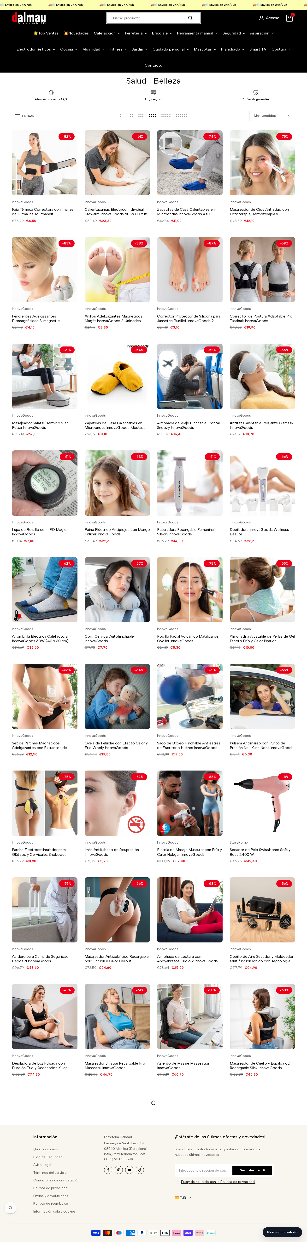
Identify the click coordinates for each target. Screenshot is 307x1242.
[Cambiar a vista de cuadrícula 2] (131, 116)
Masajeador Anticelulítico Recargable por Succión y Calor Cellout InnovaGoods (117, 958)
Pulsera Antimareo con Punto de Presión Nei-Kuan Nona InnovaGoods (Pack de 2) (262, 745)
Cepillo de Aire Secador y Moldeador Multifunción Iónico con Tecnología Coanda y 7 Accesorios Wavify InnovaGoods (261, 958)
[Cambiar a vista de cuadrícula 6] (181, 116)
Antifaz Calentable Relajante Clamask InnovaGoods (261, 425)
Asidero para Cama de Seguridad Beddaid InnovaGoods (40, 958)
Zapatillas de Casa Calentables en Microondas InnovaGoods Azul (186, 211)
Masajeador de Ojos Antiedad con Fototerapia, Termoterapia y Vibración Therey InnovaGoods (259, 211)
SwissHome (239, 843)
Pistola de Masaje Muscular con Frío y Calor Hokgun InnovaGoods (189, 851)
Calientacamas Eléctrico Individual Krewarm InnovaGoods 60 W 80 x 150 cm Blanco (117, 211)
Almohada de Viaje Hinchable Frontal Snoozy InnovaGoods (188, 425)
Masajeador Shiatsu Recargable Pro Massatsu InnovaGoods (115, 1065)
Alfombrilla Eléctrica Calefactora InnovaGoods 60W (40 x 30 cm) (40, 638)
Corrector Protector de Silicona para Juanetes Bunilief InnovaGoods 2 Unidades (188, 318)
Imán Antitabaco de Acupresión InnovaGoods (112, 851)
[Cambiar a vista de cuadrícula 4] (152, 116)
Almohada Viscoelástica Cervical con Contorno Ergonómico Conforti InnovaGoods (116, 1184)
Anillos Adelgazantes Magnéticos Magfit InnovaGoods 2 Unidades (113, 318)
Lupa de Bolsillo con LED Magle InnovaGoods (39, 531)
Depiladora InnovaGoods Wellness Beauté (259, 531)
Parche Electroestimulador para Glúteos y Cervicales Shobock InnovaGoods (39, 851)
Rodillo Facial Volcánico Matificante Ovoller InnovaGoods (187, 638)
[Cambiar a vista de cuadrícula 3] (141, 116)
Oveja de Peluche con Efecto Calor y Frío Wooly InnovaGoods (116, 745)
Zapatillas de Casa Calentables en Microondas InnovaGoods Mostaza (115, 425)
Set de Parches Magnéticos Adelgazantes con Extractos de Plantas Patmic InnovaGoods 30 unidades (39, 745)
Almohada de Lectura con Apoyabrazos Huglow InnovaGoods (187, 958)
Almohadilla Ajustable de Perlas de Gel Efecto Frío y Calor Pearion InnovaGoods (262, 638)
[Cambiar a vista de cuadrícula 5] (166, 116)
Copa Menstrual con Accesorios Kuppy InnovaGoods (257, 1184)
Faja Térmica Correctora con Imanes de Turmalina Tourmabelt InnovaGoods (43, 211)
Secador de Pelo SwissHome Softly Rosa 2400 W (260, 851)
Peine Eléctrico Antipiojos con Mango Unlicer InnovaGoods (117, 531)
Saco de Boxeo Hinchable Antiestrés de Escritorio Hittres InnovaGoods (188, 745)
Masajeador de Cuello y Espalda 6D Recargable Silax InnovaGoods (260, 1065)
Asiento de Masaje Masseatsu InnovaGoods (183, 1065)
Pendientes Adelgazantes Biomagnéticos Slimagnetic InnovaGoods (36, 318)
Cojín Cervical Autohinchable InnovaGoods (109, 638)
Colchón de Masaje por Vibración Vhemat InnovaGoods (185, 1184)
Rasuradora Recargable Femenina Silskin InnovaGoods (185, 531)
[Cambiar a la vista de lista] (122, 116)
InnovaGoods (22, 202)
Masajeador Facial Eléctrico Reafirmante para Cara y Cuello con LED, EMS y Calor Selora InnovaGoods (41, 1184)
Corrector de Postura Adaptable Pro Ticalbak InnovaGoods (261, 318)
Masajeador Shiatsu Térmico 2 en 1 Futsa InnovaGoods (41, 425)
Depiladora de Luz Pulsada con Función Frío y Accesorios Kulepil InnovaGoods (40, 1065)
